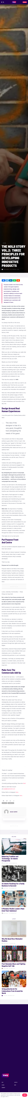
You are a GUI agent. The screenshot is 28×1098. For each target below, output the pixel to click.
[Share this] (3, 280)
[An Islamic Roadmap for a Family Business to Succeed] (14, 877)
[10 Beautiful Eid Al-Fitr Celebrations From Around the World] (14, 984)
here (17, 792)
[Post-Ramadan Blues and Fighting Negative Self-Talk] (14, 958)
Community (3, 1087)
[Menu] (1, 2)
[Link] (14, 2)
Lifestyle (15, 1082)
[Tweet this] (7, 280)
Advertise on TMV (14, 275)
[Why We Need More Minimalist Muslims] (14, 932)
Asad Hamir (6, 269)
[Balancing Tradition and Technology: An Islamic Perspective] (14, 851)
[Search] (3, 2)
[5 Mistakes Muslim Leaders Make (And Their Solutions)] (14, 902)
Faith (2, 1082)
